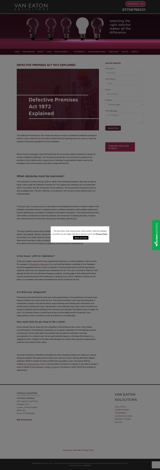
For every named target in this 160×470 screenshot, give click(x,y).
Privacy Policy (102, 234)
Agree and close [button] (81, 238)
